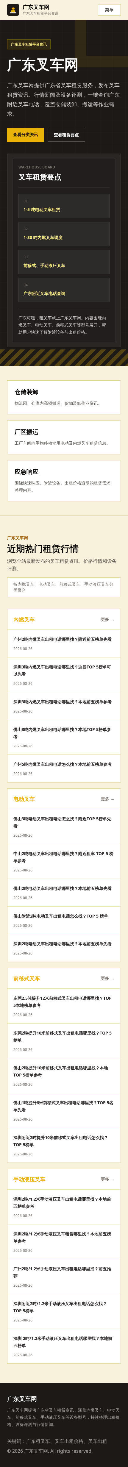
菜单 (109, 10)
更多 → (108, 619)
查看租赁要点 (66, 135)
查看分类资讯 (25, 134)
